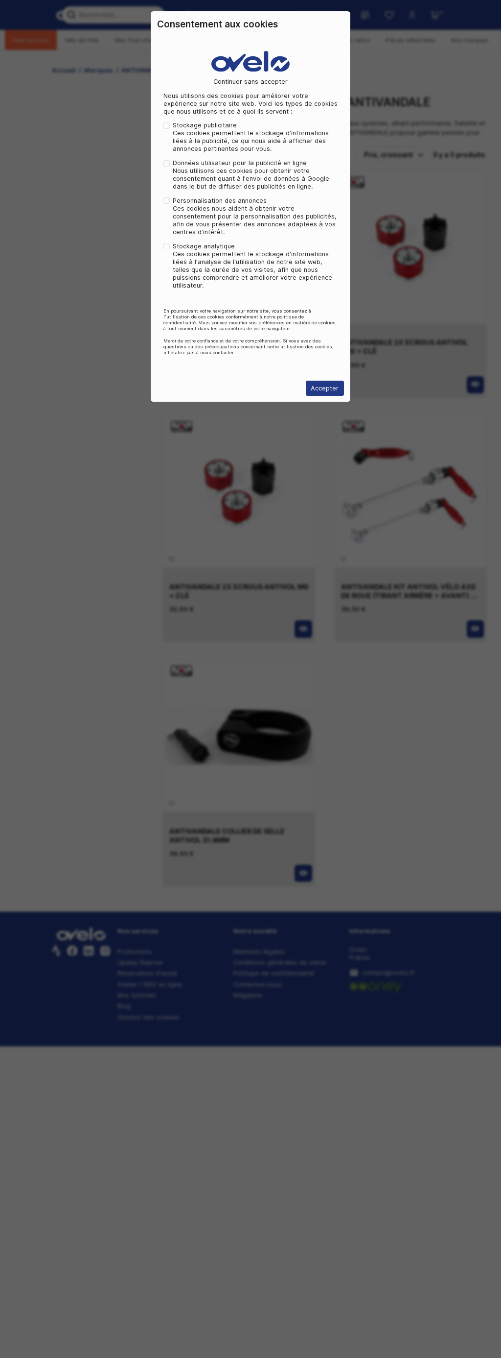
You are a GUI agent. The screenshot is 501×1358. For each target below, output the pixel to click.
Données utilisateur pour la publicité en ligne (240, 163)
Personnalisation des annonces (220, 200)
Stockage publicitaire (205, 125)
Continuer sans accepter (250, 81)
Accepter (325, 388)
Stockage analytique (204, 246)
